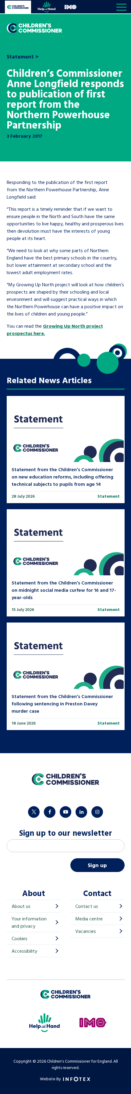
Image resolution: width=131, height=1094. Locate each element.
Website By (51, 1078)
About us (21, 906)
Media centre (89, 918)
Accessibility (24, 951)
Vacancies (85, 931)
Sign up (97, 865)
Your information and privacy (29, 922)
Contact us (86, 906)
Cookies (19, 938)
